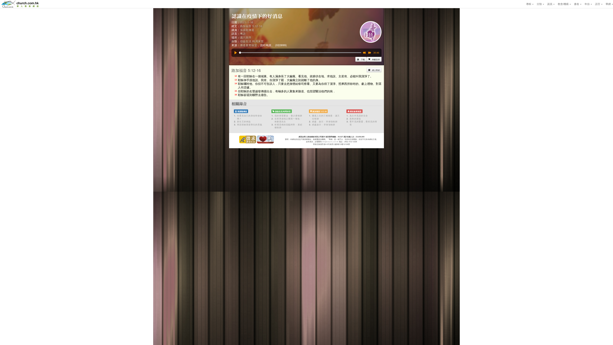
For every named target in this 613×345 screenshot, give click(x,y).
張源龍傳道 (247, 30)
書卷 (577, 4)
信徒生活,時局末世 (252, 41)
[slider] (300, 52)
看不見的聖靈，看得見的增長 (363, 123)
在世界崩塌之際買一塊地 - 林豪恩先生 (288, 120)
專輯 (529, 4)
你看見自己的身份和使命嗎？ (249, 117)
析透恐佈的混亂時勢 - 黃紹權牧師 (288, 126)
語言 (598, 4)
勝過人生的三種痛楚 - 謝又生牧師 (326, 117)
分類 (539, 4)
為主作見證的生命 (359, 115)
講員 (550, 4)
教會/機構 (563, 4)
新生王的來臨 (244, 121)
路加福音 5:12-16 (251, 26)
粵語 (243, 33)
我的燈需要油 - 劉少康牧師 (288, 115)
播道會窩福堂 (248, 45)
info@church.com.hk (330, 141)
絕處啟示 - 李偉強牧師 (323, 124)
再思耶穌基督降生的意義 (249, 124)
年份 (587, 4)
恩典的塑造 (355, 118)
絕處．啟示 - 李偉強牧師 (324, 121)
